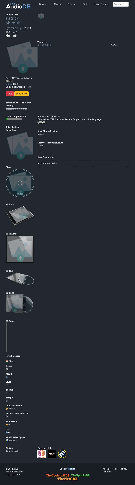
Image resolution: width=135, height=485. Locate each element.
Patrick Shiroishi (14, 20)
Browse (43, 4)
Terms (114, 468)
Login (97, 4)
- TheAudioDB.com (14, 470)
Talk (85, 4)
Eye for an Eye (14, 28)
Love (10, 93)
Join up (9, 83)
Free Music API (13, 474)
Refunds (107, 471)
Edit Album (21, 93)
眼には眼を (46, 45)
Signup (104, 4)
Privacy (123, 468)
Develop (72, 4)
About (106, 468)
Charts (57, 4)
